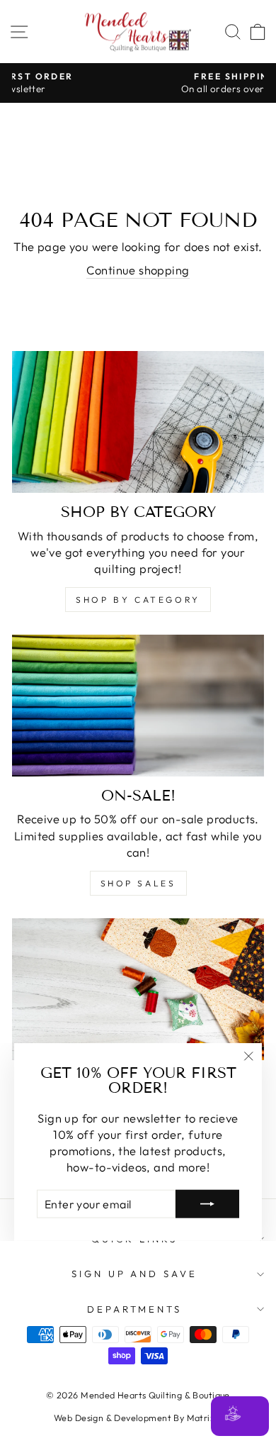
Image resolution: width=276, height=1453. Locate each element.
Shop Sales (138, 883)
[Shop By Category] (138, 422)
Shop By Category (138, 599)
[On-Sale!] (138, 705)
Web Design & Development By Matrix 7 (138, 1417)
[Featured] (138, 989)
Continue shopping (137, 269)
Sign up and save (134, 1273)
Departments (135, 1309)
